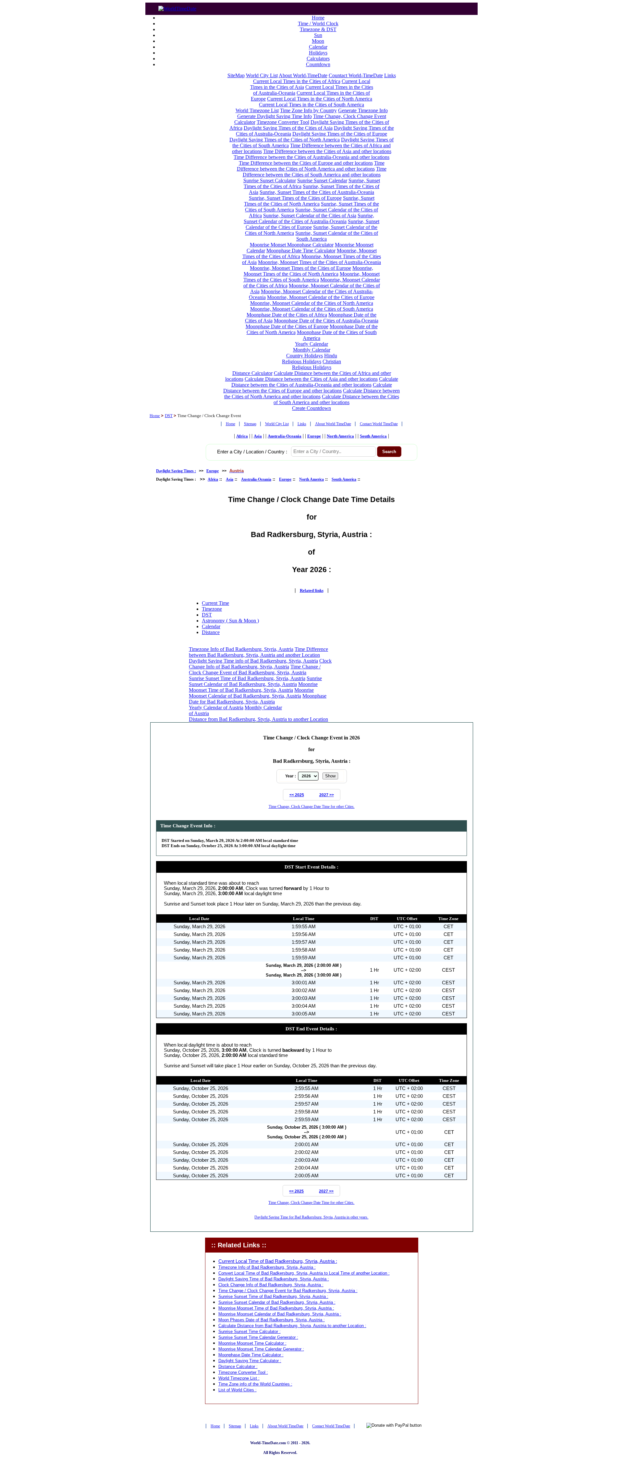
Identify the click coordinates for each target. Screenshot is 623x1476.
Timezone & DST (318, 29)
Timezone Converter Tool (283, 122)
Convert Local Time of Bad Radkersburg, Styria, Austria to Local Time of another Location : (304, 1273)
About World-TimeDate (303, 75)
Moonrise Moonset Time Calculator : (252, 1343)
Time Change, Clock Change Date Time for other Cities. (312, 806)
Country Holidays (304, 355)
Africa (242, 436)
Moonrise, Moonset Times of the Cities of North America (308, 271)
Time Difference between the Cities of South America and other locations (314, 171)
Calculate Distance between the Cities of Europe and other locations (307, 387)
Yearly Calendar (311, 344)
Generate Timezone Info (363, 110)
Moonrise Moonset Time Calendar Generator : (261, 1349)
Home (318, 17)
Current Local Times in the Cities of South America (311, 104)
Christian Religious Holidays (316, 364)
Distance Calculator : (238, 1366)
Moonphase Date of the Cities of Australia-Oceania (326, 320)
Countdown (318, 64)
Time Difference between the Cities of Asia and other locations (327, 151)
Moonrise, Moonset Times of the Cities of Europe (300, 268)
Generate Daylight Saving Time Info (274, 116)
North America (340, 436)
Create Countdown (311, 408)
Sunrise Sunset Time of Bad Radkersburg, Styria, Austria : (273, 1296)
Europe (314, 436)
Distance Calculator (252, 373)
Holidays (318, 52)
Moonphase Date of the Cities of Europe (287, 326)
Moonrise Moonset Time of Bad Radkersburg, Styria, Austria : (276, 1308)
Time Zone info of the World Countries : (255, 1384)
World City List (262, 75)
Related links (312, 590)
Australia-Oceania (284, 436)
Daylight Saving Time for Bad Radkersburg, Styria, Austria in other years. (311, 1217)
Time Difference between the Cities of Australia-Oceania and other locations (311, 157)
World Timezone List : (239, 1378)
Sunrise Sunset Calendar (322, 180)
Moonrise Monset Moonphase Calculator (292, 244)
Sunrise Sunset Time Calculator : (249, 1331)
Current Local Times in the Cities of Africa (296, 81)
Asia (258, 436)
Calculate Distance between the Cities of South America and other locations (336, 399)
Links (390, 75)
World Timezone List (257, 110)
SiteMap (236, 75)
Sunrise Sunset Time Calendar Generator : (258, 1337)
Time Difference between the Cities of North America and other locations (311, 166)
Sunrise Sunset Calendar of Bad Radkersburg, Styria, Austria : (277, 1302)
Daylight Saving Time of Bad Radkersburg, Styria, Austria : (273, 1279)
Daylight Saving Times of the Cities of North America (284, 139)
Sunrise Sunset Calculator (269, 180)
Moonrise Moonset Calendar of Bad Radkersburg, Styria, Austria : (279, 1314)
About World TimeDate (333, 424)
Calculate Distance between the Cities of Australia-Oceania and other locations (314, 382)
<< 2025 (296, 795)
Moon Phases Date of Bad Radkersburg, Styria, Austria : (271, 1319)
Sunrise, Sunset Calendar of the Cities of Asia (309, 215)
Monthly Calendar (311, 350)
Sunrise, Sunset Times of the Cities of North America (309, 201)
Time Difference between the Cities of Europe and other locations (306, 163)
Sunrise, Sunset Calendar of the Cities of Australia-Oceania (309, 218)
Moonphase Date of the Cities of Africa (287, 315)
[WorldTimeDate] (177, 7)
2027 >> (326, 795)
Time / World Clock (318, 23)
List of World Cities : (237, 1389)
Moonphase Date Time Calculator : (251, 1354)
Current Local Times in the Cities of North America (319, 99)
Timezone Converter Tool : (243, 1372)
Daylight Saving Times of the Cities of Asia (288, 128)
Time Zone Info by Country (308, 110)
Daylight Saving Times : (176, 471)
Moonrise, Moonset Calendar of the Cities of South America (311, 309)
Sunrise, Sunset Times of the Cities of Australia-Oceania (317, 192)
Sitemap (250, 424)
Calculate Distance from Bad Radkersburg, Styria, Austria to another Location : (292, 1325)
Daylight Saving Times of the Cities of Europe (339, 134)
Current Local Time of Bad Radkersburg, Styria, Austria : (277, 1261)
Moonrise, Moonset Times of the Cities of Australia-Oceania (319, 262)
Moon (318, 41)
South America (373, 436)
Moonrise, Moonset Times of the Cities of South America (311, 276)
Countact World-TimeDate (356, 75)
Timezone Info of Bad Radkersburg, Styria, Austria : (267, 1267)
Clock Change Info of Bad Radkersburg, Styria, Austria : (271, 1284)
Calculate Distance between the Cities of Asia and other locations (311, 379)
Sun (318, 35)
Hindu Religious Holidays (309, 358)
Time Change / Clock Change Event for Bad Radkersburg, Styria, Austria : (288, 1290)
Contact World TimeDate (379, 424)
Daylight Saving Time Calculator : (249, 1360)
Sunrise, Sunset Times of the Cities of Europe (295, 198)
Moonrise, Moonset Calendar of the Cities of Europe (320, 297)
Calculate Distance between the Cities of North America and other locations (312, 393)
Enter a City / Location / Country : (252, 451)
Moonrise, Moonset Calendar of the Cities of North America (311, 303)
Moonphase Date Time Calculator (301, 250)
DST (169, 415)
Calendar (318, 47)
